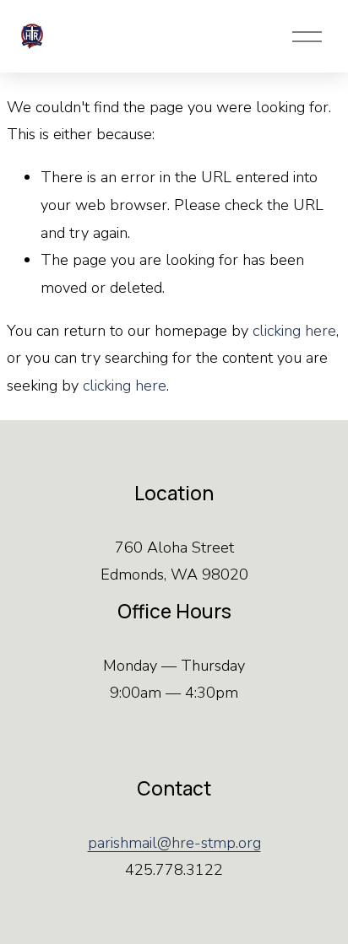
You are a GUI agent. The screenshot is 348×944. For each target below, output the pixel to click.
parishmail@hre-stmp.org (174, 843)
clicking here (294, 331)
